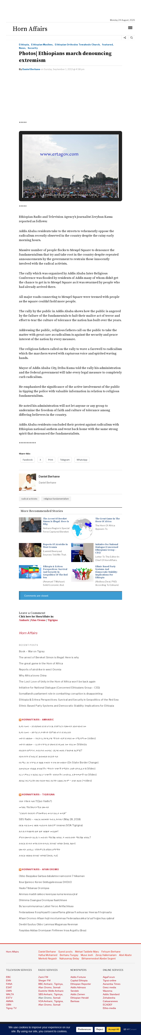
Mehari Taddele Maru (87, 951)
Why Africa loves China (33, 675)
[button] (62, 188)
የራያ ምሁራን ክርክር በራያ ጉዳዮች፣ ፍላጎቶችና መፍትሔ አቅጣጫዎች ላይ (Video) (58, 774)
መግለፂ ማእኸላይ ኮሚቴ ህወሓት (34, 807)
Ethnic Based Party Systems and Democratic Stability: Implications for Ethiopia (106, 572)
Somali (56, 987)
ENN (8, 980)
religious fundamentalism (56, 498)
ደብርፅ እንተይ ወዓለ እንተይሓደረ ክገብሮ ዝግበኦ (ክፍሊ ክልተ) (47, 843)
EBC (8, 977)
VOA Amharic (45, 1001)
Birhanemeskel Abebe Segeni (99, 958)
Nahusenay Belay (69, 958)
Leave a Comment (32, 613)
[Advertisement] (72, 9)
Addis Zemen (77, 994)
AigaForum (109, 977)
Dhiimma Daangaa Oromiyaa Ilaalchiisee (43, 900)
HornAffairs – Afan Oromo (40, 869)
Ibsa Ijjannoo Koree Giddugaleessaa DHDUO (45, 882)
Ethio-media (109, 1008)
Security (33, 48)
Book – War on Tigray (32, 651)
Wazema (107, 990)
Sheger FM (44, 980)
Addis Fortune (78, 977)
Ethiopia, (24, 44)
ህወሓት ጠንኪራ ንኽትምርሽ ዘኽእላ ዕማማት (39, 849)
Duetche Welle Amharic (51, 990)
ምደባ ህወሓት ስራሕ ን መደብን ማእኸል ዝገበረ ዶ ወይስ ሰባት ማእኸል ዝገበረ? (55, 837)
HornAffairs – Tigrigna (38, 794)
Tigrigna (58, 1001)
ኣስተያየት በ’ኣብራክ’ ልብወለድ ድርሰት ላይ (38, 756)
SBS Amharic (45, 994)
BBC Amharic (45, 984)
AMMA (9, 1001)
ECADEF (107, 1004)
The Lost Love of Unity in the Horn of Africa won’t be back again (57, 681)
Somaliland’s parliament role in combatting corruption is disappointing (60, 693)
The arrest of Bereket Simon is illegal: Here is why (56, 521)
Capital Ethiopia (79, 980)
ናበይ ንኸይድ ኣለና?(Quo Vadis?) (35, 801)
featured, (107, 44)
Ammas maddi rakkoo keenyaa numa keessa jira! (48, 894)
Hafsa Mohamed (47, 955)
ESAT (9, 987)
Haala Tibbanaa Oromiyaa (34, 888)
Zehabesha (109, 997)
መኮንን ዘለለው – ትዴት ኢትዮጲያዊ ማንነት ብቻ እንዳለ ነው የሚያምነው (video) (57, 738)
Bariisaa (74, 1001)
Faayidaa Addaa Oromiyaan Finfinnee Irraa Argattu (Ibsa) (52, 930)
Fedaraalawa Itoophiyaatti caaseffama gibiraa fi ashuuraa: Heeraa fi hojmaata (65, 912)
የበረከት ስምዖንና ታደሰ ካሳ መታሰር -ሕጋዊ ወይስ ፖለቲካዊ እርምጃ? (50, 750)
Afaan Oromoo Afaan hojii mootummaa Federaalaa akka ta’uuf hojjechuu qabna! (66, 918)
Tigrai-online (109, 980)
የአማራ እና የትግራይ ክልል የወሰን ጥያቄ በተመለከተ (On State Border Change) (59, 762)
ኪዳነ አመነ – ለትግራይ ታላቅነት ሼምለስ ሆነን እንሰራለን (45, 732)
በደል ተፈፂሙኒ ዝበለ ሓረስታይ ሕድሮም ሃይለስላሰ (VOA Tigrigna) (51, 825)
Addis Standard (111, 994)
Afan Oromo (45, 987)
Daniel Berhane (31, 69)
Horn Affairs (28, 633)
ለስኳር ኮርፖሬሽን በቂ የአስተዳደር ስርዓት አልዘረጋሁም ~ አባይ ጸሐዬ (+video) (55, 780)
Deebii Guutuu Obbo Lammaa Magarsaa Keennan (48, 924)
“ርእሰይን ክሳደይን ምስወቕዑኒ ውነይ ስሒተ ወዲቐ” (43, 813)
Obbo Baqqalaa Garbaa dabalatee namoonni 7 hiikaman (52, 876)
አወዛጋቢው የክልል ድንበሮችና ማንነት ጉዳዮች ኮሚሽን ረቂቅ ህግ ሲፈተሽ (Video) (57, 768)
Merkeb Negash (47, 958)
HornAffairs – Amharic (38, 719)
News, (22, 48)
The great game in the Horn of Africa (107, 520)
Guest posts (65, 951)
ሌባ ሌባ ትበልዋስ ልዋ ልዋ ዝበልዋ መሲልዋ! (38, 831)
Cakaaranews (110, 1001)
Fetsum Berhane (111, 951)
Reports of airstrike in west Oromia (55, 546)
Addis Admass (78, 987)
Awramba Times (111, 984)
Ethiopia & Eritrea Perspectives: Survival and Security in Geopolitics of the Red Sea (55, 572)
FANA (9, 984)
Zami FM (43, 977)
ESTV (9, 997)
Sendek (74, 990)
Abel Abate (125, 955)
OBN (8, 1004)
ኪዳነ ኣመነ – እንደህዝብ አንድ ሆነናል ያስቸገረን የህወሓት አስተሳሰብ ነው (52, 726)
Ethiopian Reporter (80, 984)
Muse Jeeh (87, 955)
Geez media (109, 987)
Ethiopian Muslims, (42, 44)
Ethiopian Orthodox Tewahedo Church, (77, 44)
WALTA (10, 994)
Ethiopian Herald (79, 997)
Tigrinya (58, 984)
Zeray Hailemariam (106, 955)
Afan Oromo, (45, 1004)
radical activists (29, 498)
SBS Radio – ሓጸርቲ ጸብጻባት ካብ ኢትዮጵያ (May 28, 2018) (50, 819)
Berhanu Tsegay (69, 955)
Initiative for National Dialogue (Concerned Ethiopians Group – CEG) (106, 548)
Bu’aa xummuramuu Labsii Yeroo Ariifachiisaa (46, 906)
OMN (9, 990)
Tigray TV (11, 1008)
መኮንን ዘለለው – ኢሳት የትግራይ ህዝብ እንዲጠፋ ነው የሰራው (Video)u (53, 744)
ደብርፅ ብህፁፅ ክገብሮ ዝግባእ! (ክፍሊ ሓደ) (38, 855)
